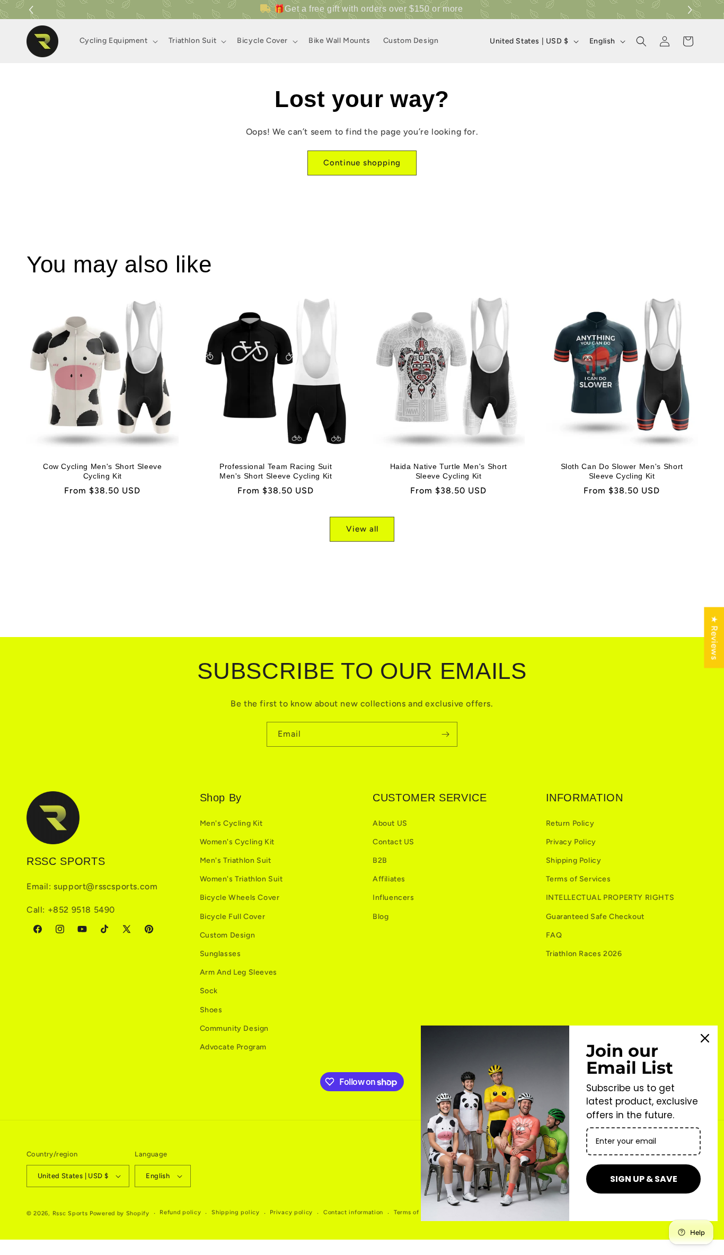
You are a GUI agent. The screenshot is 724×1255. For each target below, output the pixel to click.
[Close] (705, 1038)
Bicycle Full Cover (233, 916)
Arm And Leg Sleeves (238, 972)
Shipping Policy (574, 860)
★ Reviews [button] (714, 637)
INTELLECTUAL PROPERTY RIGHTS (610, 897)
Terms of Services (578, 878)
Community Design (234, 1028)
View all (362, 529)
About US (390, 823)
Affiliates (389, 878)
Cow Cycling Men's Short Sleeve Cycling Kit (102, 471)
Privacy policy (291, 1212)
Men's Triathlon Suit (235, 860)
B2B (380, 860)
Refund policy (180, 1212)
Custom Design (227, 935)
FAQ (554, 935)
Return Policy (570, 823)
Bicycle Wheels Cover (240, 897)
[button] (691, 10)
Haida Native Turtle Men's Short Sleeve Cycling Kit (448, 471)
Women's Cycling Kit (237, 841)
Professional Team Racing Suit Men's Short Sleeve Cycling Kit (275, 471)
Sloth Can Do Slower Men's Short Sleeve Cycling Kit (621, 471)
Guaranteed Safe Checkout (595, 916)
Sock (209, 990)
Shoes (211, 1009)
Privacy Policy (571, 841)
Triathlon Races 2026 (584, 953)
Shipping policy (235, 1212)
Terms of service (418, 1212)
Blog (381, 916)
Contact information (353, 1212)
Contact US (393, 841)
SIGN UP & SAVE (643, 1179)
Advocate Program (233, 1046)
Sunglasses (220, 953)
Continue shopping (362, 162)
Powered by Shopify (119, 1213)
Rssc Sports (70, 1213)
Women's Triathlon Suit (241, 878)
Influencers (393, 897)
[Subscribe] (445, 734)
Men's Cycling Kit (231, 823)
